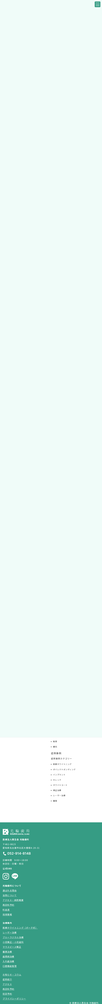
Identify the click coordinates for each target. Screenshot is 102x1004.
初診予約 (7, 993)
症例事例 (56, 753)
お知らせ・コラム (12, 974)
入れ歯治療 (8, 961)
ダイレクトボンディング (64, 769)
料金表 (6, 909)
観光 (55, 746)
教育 (55, 741)
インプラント (59, 774)
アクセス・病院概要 (13, 900)
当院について (10, 895)
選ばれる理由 (10, 890)
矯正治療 (57, 790)
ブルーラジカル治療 (13, 937)
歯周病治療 (8, 956)
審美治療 (7, 951)
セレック (57, 779)
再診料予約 (8, 904)
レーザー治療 (59, 795)
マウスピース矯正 (12, 946)
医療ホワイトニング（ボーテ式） (20, 927)
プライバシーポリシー (14, 998)
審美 (55, 800)
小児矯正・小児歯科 (13, 942)
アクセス (7, 984)
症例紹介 (7, 979)
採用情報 (7, 914)
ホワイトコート (60, 785)
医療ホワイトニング (62, 764)
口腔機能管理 (10, 966)
